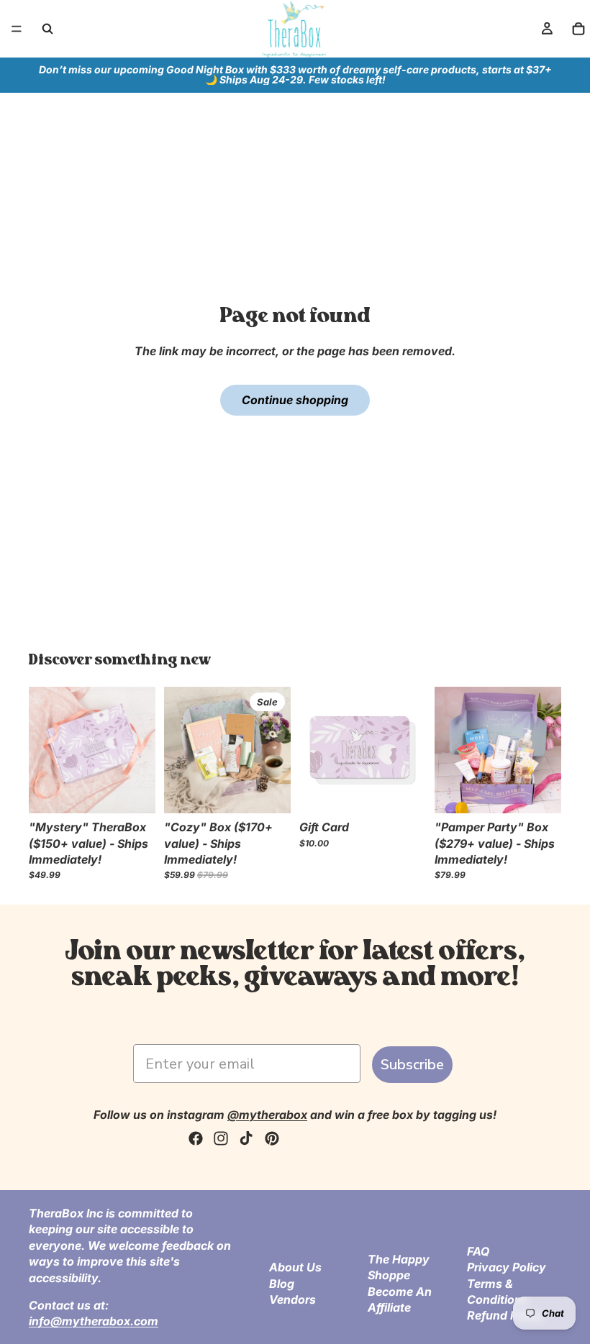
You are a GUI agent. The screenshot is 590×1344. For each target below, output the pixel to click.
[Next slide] (275, 750)
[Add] (133, 791)
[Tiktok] (246, 1138)
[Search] (47, 29)
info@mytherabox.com (93, 1321)
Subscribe (412, 1064)
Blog (281, 1283)
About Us (295, 1267)
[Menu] (16, 28)
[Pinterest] (272, 1138)
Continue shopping (295, 400)
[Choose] (404, 791)
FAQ (478, 1251)
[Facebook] (195, 1138)
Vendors (292, 1299)
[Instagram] (221, 1138)
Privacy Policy (506, 1267)
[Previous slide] (180, 750)
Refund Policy (505, 1315)
